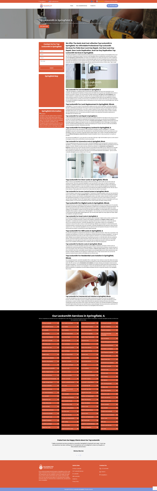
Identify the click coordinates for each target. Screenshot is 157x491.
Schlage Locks (104, 387)
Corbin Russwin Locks (47, 416)
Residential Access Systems (107, 362)
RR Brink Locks (104, 373)
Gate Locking (65, 421)
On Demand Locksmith (106, 323)
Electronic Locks (65, 368)
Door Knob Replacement (67, 333)
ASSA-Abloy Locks (46, 344)
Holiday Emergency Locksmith (88, 323)
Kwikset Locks (85, 354)
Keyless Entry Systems (86, 347)
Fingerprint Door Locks (67, 404)
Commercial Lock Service (48, 410)
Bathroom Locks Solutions (48, 357)
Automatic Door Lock (47, 347)
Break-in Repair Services (47, 371)
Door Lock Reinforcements (68, 347)
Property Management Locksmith (108, 341)
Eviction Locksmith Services (68, 382)
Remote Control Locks (106, 355)
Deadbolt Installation (46, 420)
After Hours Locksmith (47, 340)
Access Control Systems (47, 337)
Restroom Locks (104, 369)
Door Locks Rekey (66, 357)
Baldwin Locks (45, 354)
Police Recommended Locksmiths (106, 334)
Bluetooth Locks (45, 364)
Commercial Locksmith (47, 413)
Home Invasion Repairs (87, 330)
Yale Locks (103, 428)
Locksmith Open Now (86, 389)
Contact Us (92, 5)
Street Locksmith (105, 404)
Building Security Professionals (49, 378)
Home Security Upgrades (87, 333)
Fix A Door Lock (65, 411)
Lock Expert (84, 364)
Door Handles (65, 326)
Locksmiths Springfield (79, 489)
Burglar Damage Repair (47, 382)
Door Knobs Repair (66, 337)
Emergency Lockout (66, 371)
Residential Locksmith (106, 366)
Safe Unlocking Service (106, 383)
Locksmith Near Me (86, 385)
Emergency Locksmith (67, 375)
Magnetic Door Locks (86, 392)
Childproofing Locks (46, 403)
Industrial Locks (85, 340)
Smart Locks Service (105, 397)
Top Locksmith (104, 407)
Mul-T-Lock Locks (85, 420)
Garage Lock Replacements (68, 418)
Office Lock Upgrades (86, 427)
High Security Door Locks (67, 428)
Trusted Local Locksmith (106, 411)
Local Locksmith (85, 357)
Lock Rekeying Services (87, 371)
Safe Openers (104, 380)
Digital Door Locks (46, 427)
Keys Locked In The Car (87, 350)
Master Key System (86, 403)
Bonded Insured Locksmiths (48, 368)
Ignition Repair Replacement (88, 337)
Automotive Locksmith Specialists (49, 350)
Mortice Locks (85, 413)
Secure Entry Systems (106, 390)
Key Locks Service (86, 344)
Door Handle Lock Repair (67, 323)
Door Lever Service (66, 340)
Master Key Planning (86, 399)
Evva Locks (64, 385)
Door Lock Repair (66, 350)
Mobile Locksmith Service (87, 410)
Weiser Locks (104, 418)
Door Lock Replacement (67, 354)
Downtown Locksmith (66, 361)
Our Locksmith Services (81, 5)
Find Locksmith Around (67, 400)
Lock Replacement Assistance (88, 375)
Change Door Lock (46, 399)
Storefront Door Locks (106, 400)
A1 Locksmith (45, 330)
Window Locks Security (106, 425)
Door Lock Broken (66, 344)
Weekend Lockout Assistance (107, 414)
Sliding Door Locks (105, 394)
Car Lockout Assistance (47, 392)
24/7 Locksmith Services (47, 326)
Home (71, 5)
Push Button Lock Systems (107, 348)
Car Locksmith (45, 396)
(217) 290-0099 (113, 5)
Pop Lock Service (105, 338)
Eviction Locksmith (66, 378)
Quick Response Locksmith (107, 352)
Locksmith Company (86, 378)
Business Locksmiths (47, 385)
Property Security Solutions (107, 345)
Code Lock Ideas (46, 406)
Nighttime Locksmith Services (88, 423)
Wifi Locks (103, 421)
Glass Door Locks (66, 425)
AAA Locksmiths (45, 333)
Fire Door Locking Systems (68, 407)
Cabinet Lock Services (47, 389)
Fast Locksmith (65, 394)
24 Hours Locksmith (46, 323)
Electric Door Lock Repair (67, 364)
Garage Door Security (66, 414)
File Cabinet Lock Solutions (68, 397)
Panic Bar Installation (106, 326)
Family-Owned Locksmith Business (67, 390)
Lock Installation (85, 368)
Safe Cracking (104, 376)
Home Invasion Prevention (87, 326)
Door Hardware (65, 330)
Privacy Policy (75, 481)
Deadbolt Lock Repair (47, 423)
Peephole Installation (106, 330)
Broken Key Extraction (47, 375)
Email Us (103, 471)
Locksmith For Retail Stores (88, 382)
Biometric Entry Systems (47, 361)
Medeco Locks (85, 406)
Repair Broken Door (105, 359)
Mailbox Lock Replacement (88, 396)
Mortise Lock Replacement (87, 416)
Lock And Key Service (86, 361)
